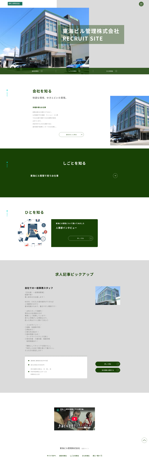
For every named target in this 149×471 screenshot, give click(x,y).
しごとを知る (74, 456)
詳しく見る (107, 364)
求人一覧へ (97, 456)
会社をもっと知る (71, 134)
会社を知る (35, 71)
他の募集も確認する (108, 370)
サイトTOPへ (51, 456)
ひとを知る (109, 71)
